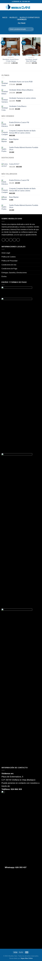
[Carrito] (39, 6)
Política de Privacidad (9, 261)
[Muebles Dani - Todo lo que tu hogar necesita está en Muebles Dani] (18, 7)
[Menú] (3, 6)
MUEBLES (13, 17)
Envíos (4, 276)
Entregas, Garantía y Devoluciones (14, 272)
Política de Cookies (9, 257)
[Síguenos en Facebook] (3, 240)
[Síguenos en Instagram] (7, 240)
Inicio (4, 17)
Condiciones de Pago (9, 268)
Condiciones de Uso (9, 265)
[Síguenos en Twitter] (10, 240)
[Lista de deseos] (33, 6)
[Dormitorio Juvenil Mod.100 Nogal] (31, 46)
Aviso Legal (6, 253)
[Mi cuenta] (36, 6)
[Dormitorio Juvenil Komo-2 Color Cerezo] (11, 46)
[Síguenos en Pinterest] (18, 240)
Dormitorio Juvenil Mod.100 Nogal (31, 60)
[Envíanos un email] (14, 240)
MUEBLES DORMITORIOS (30, 17)
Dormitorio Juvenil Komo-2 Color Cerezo (11, 60)
